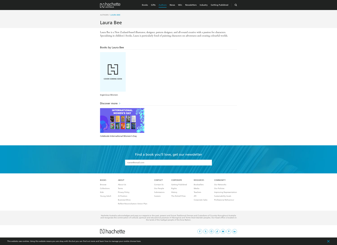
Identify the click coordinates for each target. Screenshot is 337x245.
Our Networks (220, 185)
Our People (159, 188)
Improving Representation (225, 192)
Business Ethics (124, 200)
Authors (163, 5)
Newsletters (191, 5)
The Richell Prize (178, 196)
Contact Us (158, 185)
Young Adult (105, 196)
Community (220, 180)
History (174, 192)
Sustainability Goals (222, 196)
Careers (157, 196)
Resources (199, 180)
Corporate (176, 180)
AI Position (122, 196)
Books (145, 5)
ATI (195, 196)
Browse (103, 185)
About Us (122, 185)
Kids (102, 192)
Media (196, 188)
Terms (120, 188)
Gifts (153, 5)
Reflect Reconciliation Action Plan (132, 204)
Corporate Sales (200, 200)
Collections (105, 188)
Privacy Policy (123, 192)
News (172, 5)
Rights (174, 188)
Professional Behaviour (224, 200)
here (139, 241)
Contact (158, 180)
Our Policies (219, 188)
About (121, 180)
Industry (204, 5)
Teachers (197, 192)
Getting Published (219, 5)
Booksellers (199, 185)
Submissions (159, 192)
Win (180, 5)
